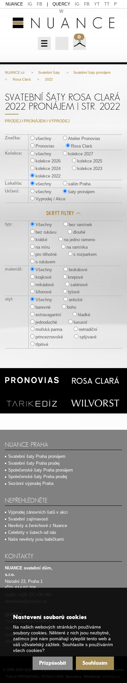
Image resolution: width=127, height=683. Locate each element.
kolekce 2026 (48, 161)
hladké (84, 314)
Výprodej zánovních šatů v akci (38, 512)
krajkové (43, 277)
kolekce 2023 (89, 168)
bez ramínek (80, 224)
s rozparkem (85, 254)
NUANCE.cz (15, 72)
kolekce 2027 (80, 153)
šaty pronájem (81, 191)
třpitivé (41, 344)
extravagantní (48, 314)
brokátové (78, 269)
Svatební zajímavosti (28, 519)
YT (97, 4)
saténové (79, 284)
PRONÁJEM (35, 121)
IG (30, 4)
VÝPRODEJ (59, 121)
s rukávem (45, 261)
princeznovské (49, 336)
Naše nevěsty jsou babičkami (36, 539)
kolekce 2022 (48, 176)
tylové (73, 291)
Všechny (43, 224)
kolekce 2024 (48, 168)
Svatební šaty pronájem (92, 72)
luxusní (80, 322)
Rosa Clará (21, 79)
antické (75, 299)
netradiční (88, 329)
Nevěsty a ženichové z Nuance (37, 525)
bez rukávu (45, 232)
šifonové (43, 291)
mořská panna (48, 329)
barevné (42, 307)
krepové (75, 277)
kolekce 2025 (89, 161)
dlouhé (79, 232)
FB (39, 4)
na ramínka (77, 247)
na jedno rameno (79, 239)
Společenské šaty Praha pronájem (40, 470)
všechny (43, 138)
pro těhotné (46, 254)
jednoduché (46, 322)
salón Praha (79, 183)
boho (71, 307)
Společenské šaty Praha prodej (37, 476)
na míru (42, 247)
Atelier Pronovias (84, 138)
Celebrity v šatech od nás (32, 532)
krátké (41, 239)
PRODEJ (13, 121)
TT (106, 4)
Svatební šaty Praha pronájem (36, 456)
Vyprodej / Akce (50, 198)
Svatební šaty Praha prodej (34, 463)
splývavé (87, 336)
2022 (48, 79)
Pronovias (44, 146)
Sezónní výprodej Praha (30, 483)
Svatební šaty (49, 72)
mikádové (44, 284)
